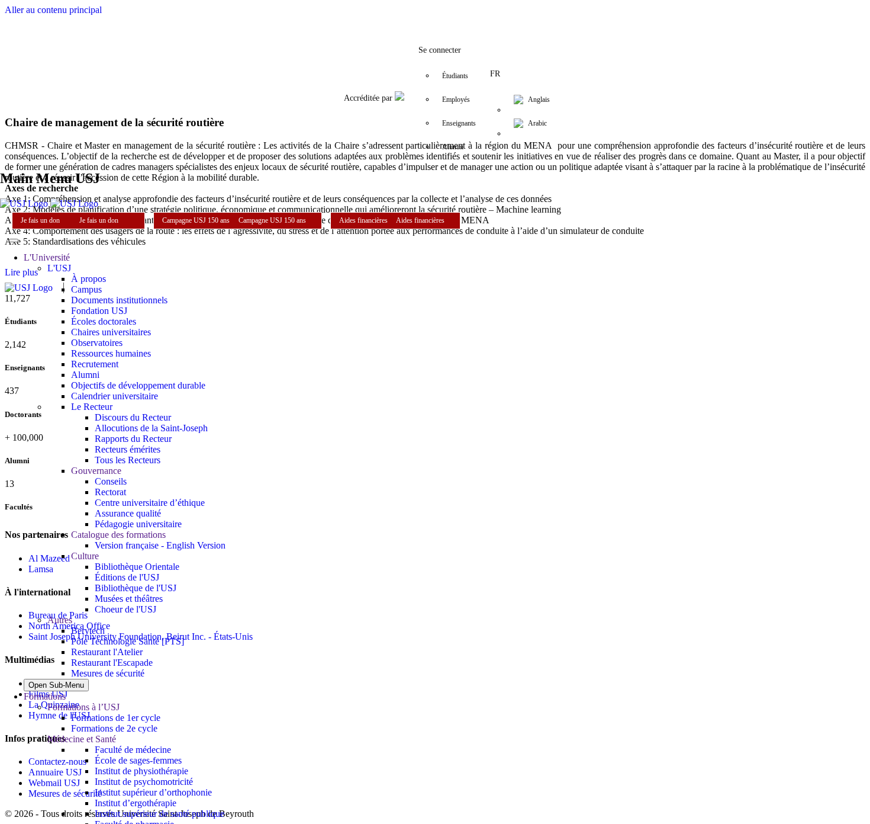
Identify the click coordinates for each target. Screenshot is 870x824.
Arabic (537, 123)
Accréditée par (369, 98)
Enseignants (459, 123)
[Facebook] (364, 14)
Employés (456, 99)
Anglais (539, 99)
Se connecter (439, 50)
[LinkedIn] (435, 14)
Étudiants (455, 76)
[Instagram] (411, 14)
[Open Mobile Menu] (13, 240)
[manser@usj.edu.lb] (506, 14)
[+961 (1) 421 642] (482, 14)
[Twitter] (387, 14)
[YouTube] (459, 14)
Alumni (452, 147)
